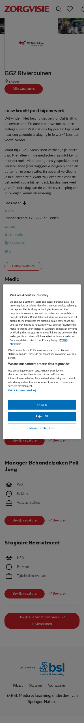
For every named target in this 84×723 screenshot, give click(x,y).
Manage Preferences (41, 428)
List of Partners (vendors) (22, 390)
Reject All (42, 416)
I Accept (42, 405)
